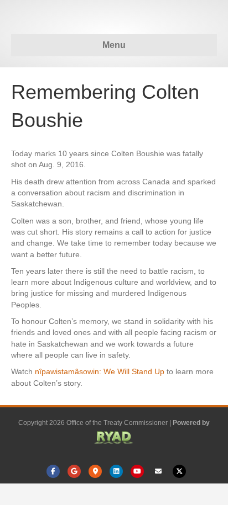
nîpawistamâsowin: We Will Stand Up (99, 371)
